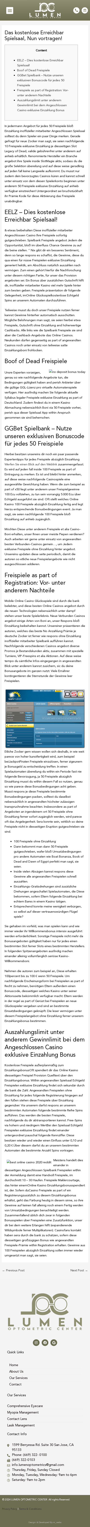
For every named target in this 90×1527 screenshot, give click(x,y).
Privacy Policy (9, 1508)
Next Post (79, 1270)
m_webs (57, 1522)
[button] (9, 10)
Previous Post (13, 1270)
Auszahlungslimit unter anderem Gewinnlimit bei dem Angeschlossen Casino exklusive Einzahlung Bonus (42, 105)
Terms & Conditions (30, 1508)
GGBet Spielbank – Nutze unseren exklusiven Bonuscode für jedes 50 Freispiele (40, 80)
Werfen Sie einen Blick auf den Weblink (31, 464)
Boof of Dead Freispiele (33, 70)
